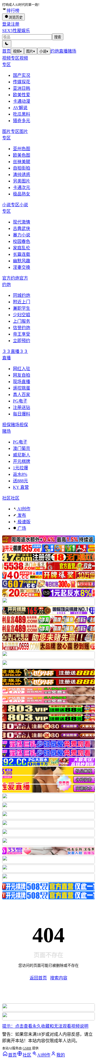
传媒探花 (21, 82)
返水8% (20, 474)
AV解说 (20, 107)
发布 (21, 515)
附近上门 (21, 302)
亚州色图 (21, 148)
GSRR (27, 1048)
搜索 (57, 37)
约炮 (54, 51)
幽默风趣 (21, 261)
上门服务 (21, 321)
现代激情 (21, 222)
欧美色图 (21, 155)
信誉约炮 (21, 327)
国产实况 (21, 75)
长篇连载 (21, 254)
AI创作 (23, 509)
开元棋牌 (21, 461)
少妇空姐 (21, 314)
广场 (21, 528)
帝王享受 (21, 334)
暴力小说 (21, 235)
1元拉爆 (20, 468)
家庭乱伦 (21, 248)
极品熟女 (21, 194)
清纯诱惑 (21, 174)
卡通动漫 (21, 101)
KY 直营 (21, 487)
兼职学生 (21, 308)
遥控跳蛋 (21, 388)
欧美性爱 (21, 94)
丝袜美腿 (21, 161)
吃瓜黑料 (21, 114)
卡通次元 (21, 187)
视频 (17, 51)
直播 (63, 51)
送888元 (20, 481)
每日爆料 (21, 414)
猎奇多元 (21, 120)
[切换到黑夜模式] (6, 43)
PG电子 (20, 401)
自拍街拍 (21, 168)
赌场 (72, 51)
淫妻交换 (21, 267)
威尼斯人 (21, 455)
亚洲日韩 (21, 88)
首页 (6, 51)
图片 (30, 51)
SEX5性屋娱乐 (16, 30)
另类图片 (21, 181)
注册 (15, 24)
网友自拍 (21, 375)
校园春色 (21, 241)
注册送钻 (21, 407)
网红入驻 (21, 368)
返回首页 (38, 978)
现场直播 (21, 381)
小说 (43, 51)
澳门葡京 (21, 448)
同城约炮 (21, 295)
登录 (6, 24)
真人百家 (21, 394)
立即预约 (21, 340)
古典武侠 (21, 228)
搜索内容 (58, 978)
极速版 (23, 521)
